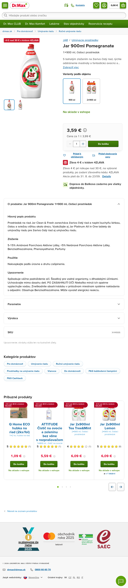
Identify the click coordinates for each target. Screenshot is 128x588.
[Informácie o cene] (84, 130)
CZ (70, 577)
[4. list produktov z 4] (70, 487)
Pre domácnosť (15, 363)
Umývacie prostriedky (85, 40)
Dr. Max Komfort (35, 23)
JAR (65, 40)
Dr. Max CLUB (12, 23)
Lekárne (54, 23)
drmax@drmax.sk (16, 569)
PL (74, 577)
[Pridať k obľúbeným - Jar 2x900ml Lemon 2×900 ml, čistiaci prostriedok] (120, 404)
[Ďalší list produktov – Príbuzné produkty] (120, 487)
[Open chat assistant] (121, 581)
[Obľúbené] (96, 5)
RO (78, 577)
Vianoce (52, 371)
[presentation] (19, 412)
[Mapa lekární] (66, 5)
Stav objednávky (74, 23)
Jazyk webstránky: (12, 577)
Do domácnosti (72, 371)
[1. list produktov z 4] (58, 487)
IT (82, 577)
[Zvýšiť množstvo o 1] (83, 144)
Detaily (106, 176)
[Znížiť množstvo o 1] (70, 144)
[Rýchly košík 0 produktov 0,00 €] (123, 5)
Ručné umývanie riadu (68, 363)
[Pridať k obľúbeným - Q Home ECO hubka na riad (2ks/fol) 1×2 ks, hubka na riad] (30, 404)
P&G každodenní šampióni (103, 371)
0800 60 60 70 (43, 569)
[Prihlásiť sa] (104, 5)
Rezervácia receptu (100, 23)
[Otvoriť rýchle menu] (5, 5)
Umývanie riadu (39, 363)
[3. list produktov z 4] (66, 487)
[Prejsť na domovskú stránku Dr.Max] (19, 5)
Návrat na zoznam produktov (22, 511)
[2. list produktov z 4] (62, 487)
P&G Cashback (15, 378)
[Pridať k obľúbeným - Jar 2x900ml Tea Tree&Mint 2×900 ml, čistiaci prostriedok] (90, 404)
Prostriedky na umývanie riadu (23, 371)
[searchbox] (64, 15)
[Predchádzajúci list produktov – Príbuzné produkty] (112, 487)
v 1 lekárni (110, 473)
